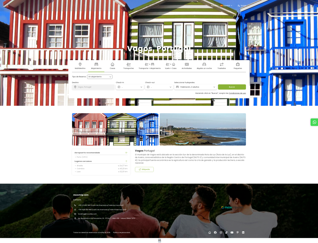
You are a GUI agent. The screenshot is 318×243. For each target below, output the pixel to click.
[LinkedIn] (243, 232)
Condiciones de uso (237, 93)
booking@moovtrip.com (87, 214)
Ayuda (214, 5)
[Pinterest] (237, 232)
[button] (77, 129)
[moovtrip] (232, 207)
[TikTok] (226, 232)
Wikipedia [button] (146, 169)
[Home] (209, 232)
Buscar (232, 87)
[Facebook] (215, 232)
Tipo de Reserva (79, 77)
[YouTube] (232, 232)
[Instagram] (220, 232)
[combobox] (93, 87)
